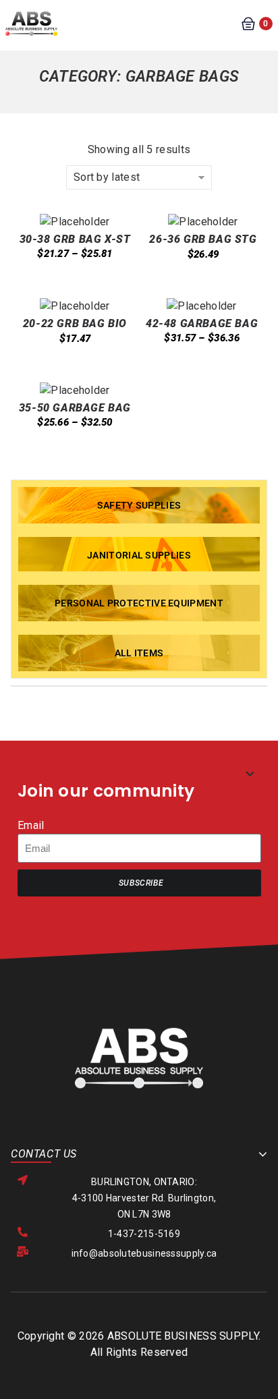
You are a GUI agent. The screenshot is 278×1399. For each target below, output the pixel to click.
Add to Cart (168, 284)
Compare (119, 286)
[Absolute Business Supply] (31, 22)
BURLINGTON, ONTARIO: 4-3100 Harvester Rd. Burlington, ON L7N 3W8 (144, 1198)
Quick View (66, 286)
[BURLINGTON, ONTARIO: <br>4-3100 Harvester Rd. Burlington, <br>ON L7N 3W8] (23, 1180)
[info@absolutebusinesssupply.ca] (23, 1252)
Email (31, 825)
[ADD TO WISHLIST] (93, 294)
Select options (40, 286)
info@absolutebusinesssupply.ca (144, 1253)
